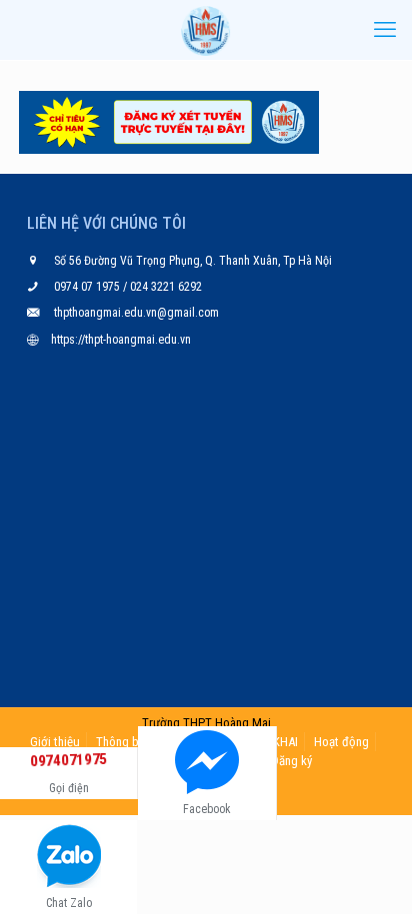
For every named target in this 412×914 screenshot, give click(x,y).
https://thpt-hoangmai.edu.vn (121, 340)
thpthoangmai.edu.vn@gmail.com (136, 313)
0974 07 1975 (88, 287)
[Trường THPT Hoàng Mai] (206, 30)
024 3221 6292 (164, 287)
